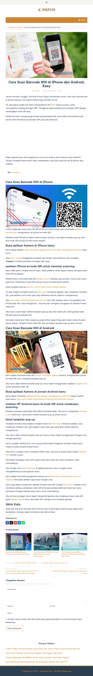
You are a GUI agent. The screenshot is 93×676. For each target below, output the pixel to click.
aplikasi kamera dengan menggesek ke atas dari (48, 395)
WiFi (53, 104)
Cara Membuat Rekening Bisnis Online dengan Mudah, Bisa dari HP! (37, 661)
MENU (83, 20)
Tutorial (34, 563)
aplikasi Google (18, 499)
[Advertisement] (46, 139)
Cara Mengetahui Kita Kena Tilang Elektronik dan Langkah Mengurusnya (46, 554)
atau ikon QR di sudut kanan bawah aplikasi (46, 286)
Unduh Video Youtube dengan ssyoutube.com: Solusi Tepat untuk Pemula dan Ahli (43, 648)
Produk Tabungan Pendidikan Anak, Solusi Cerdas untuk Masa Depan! (38, 657)
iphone (62, 563)
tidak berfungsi (28, 468)
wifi (67, 563)
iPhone (28, 563)
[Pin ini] (15, 522)
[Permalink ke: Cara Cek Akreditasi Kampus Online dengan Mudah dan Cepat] (18, 541)
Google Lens (81, 383)
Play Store (68, 484)
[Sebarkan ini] (7, 522)
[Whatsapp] (23, 522)
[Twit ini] (11, 522)
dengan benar (43, 278)
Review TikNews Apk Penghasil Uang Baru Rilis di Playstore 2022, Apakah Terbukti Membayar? (22, 570)
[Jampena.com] (46, 9)
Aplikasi (51, 563)
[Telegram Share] (19, 522)
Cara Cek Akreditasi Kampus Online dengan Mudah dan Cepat (18, 553)
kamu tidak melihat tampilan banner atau (28, 300)
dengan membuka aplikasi (47, 375)
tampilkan (15, 172)
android (45, 563)
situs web (41, 291)
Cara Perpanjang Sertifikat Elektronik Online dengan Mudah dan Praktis (73, 554)
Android (17, 563)
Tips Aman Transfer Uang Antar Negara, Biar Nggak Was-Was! (34, 652)
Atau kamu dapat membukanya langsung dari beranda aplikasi (45, 398)
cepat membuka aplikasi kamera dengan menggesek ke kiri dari (53, 249)
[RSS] (46, 2)
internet (23, 563)
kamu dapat (15, 257)
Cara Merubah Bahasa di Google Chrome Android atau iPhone (69, 570)
